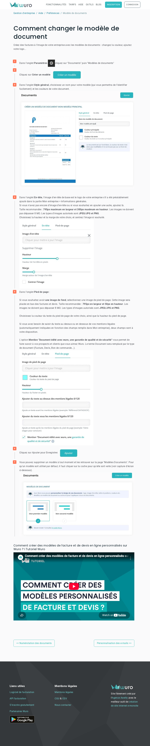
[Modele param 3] (56, 397)
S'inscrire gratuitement (22, 705)
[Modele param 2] (56, 253)
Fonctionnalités (56, 4)
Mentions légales (64, 692)
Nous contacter (63, 705)
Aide (80, 4)
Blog (99, 4)
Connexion (132, 4)
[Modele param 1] (76, 139)
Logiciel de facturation (22, 692)
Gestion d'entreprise (24, 13)
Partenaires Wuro (19, 711)
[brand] (21, 4)
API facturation (18, 698)
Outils (89, 4)
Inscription (113, 4)
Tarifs (72, 4)
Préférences (53, 13)
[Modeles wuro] (76, 504)
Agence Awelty (120, 697)
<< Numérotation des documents (34, 643)
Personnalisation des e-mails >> (114, 643)
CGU (57, 698)
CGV (64, 698)
